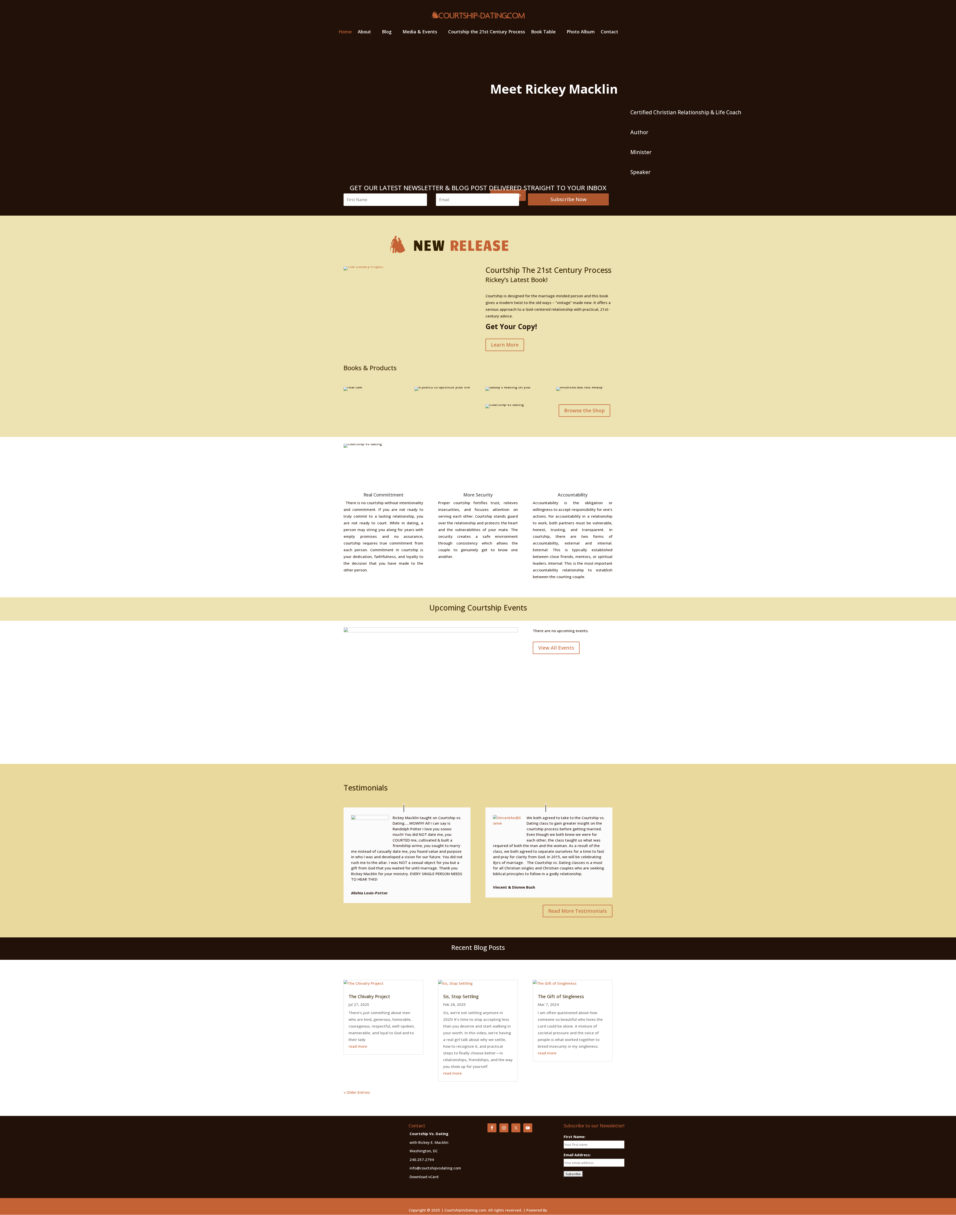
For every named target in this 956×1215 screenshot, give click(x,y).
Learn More (505, 344)
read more (358, 1046)
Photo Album (581, 32)
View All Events (556, 647)
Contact (609, 32)
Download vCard (424, 1176)
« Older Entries (357, 1092)
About (364, 32)
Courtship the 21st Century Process (486, 32)
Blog (387, 32)
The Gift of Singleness (561, 996)
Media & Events (420, 32)
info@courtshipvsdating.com (435, 1167)
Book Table (543, 32)
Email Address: (577, 1154)
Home (345, 32)
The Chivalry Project (369, 996)
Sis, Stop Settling (461, 996)
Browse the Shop (584, 410)
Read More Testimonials (577, 911)
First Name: (574, 1136)
